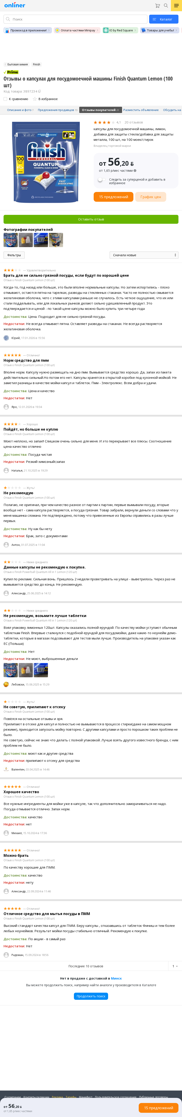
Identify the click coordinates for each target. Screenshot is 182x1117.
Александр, (19, 593)
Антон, (16, 545)
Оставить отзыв (91, 219)
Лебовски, (18, 684)
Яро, (15, 407)
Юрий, (16, 338)
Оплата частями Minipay (78, 30)
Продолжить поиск (91, 996)
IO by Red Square (121, 30)
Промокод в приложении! (29, 30)
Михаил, (17, 833)
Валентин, (18, 769)
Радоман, (18, 955)
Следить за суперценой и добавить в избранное (137, 181)
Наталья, (17, 470)
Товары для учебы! (160, 30)
